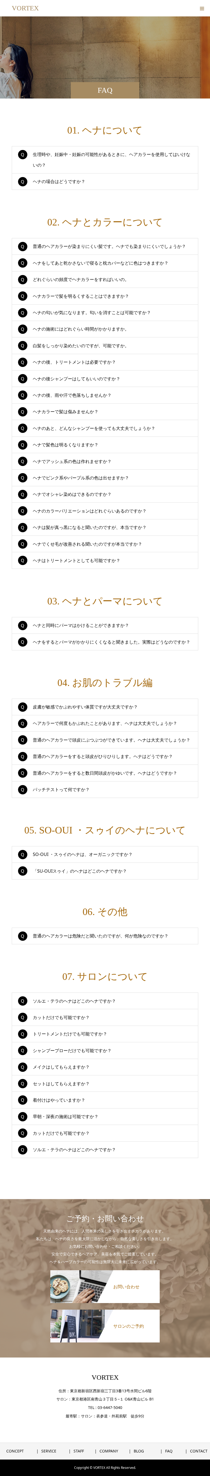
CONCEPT (15, 1451)
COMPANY (109, 1451)
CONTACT (199, 1451)
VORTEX (25, 8)
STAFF (79, 1451)
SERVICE (48, 1451)
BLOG (139, 1451)
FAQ (169, 1451)
